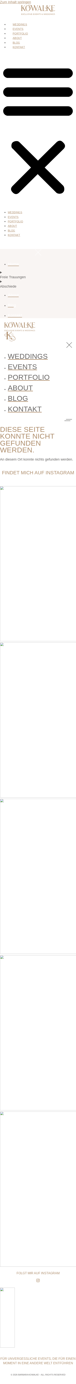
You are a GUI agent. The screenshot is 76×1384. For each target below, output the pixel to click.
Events (18, 29)
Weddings (20, 24)
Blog (16, 42)
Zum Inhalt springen (15, 2)
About (17, 38)
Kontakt (19, 47)
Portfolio (20, 33)
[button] (38, 130)
